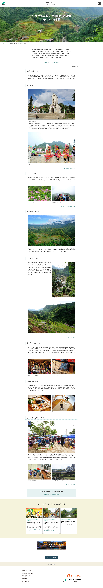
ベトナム (7, 43)
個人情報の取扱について (26, 575)
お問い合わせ (24, 578)
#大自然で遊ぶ (55, 62)
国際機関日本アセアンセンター (27, 570)
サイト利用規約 (25, 576)
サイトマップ (24, 580)
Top (3, 43)
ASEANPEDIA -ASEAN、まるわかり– (29, 573)
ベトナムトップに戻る (51, 557)
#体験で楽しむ (47, 62)
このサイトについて (25, 581)
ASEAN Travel (51, 3)
